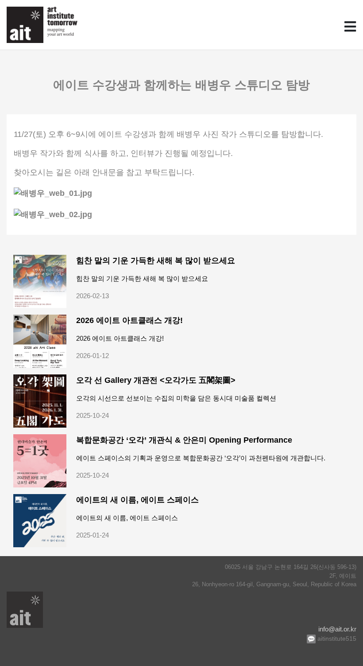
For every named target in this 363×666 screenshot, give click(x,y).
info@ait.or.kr (337, 629)
